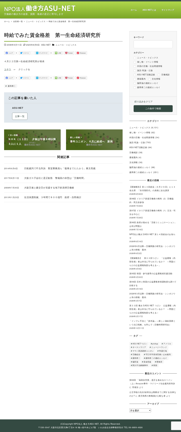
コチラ (7, 69)
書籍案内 (133, 157)
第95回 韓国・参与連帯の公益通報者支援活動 (150, 273)
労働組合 (136, 354)
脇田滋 (135, 361)
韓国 (155, 365)
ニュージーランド (159, 347)
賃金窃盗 (147, 361)
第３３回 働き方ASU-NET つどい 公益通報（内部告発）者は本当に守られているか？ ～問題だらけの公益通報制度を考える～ (152, 309)
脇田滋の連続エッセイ (139, 167)
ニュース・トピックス (66, 44)
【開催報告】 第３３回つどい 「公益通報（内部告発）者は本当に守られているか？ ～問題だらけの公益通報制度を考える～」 (152, 262)
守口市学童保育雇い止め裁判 (158, 354)
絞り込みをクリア (143, 101)
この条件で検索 (153, 108)
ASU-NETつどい (139, 343)
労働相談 (133, 152)
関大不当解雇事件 (140, 365)
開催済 (159, 361)
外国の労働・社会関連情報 (142, 137)
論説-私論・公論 (137, 142)
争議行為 (163, 350)
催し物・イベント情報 (139, 132)
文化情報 (133, 162)
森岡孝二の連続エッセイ (140, 172)
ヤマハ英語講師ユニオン (143, 350)
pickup (155, 343)
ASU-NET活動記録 (138, 147)
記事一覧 (20, 116)
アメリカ (167, 343)
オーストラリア (139, 347)
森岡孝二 (11, 86)
